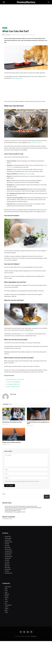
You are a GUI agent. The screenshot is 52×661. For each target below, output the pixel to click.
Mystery (5, 27)
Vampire (6, 608)
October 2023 (8, 554)
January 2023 (8, 569)
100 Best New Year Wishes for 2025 (12, 422)
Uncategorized (8, 605)
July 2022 (7, 571)
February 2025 (8, 538)
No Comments (25, 34)
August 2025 (8, 536)
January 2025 (8, 540)
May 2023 (7, 563)
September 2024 (8, 542)
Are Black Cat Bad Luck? (13, 384)
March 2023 (7, 567)
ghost (6, 588)
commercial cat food (35, 142)
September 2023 (8, 556)
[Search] (48, 2)
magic (6, 592)
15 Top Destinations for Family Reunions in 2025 (15, 509)
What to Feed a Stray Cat (13, 386)
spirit (6, 603)
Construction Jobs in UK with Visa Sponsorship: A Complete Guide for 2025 (21, 506)
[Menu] (4, 2)
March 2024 (7, 547)
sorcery (6, 601)
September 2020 (8, 573)
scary (6, 599)
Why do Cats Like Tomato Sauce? (15, 379)
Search (3, 493)
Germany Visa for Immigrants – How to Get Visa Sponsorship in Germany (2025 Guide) (23, 507)
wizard (6, 612)
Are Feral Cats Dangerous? (14, 381)
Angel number (8, 586)
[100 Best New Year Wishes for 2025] (13, 414)
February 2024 (8, 549)
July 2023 (7, 560)
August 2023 (8, 558)
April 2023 (7, 565)
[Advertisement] (26, 17)
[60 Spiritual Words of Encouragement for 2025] (38, 414)
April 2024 (7, 545)
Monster (7, 595)
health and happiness (17, 78)
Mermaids (7, 594)
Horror (6, 590)
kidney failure (26, 173)
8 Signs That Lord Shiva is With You (11, 442)
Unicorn (6, 606)
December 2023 (8, 551)
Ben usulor (8, 34)
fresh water (24, 333)
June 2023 (7, 562)
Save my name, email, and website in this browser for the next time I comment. (22, 481)
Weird (6, 610)
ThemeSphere (33, 636)
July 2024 (7, 543)
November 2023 (8, 552)
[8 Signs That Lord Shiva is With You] (13, 434)
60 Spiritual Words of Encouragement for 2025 (38, 422)
